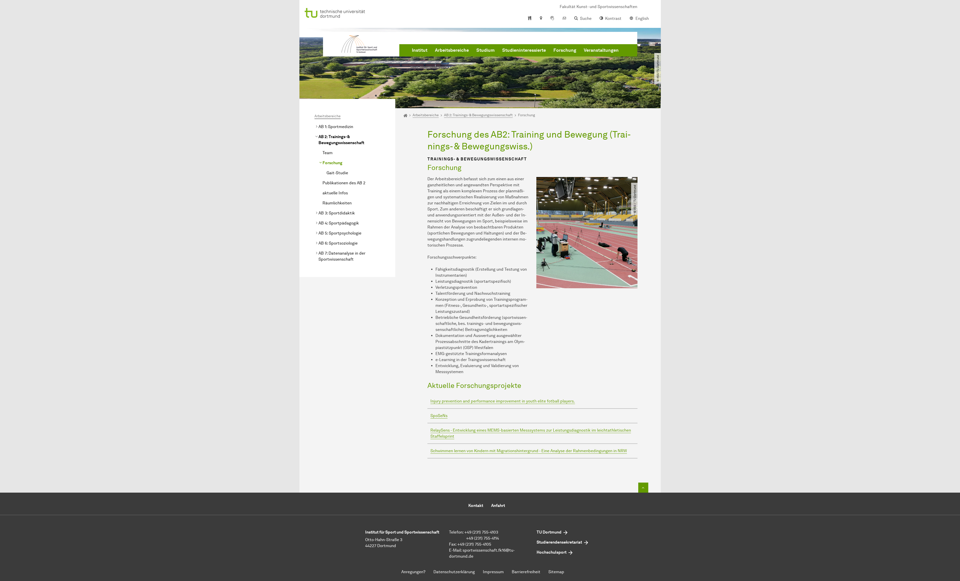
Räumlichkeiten (337, 203)
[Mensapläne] (529, 18)
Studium (485, 50)
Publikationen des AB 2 (344, 183)
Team (328, 152)
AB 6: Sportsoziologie (338, 243)
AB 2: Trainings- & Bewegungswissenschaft (341, 139)
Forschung (564, 50)
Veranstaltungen (601, 50)
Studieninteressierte (524, 50)
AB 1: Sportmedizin (335, 126)
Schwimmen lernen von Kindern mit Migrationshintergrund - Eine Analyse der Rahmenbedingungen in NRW (528, 450)
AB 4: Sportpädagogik (338, 223)
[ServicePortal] (552, 18)
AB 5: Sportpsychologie (339, 233)
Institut (419, 50)
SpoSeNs (438, 415)
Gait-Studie (337, 172)
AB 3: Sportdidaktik (336, 213)
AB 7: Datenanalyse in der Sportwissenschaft (341, 256)
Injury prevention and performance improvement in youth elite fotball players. (502, 401)
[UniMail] (564, 18)
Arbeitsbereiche (452, 50)
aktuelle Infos (335, 193)
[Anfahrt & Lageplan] (540, 18)
